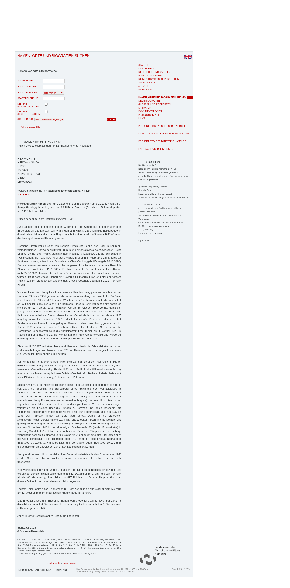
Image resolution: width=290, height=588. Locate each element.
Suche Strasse (27, 86)
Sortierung (25, 119)
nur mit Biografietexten (28, 105)
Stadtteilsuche (27, 98)
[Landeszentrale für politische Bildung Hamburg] (158, 564)
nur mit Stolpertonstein (28, 112)
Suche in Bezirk (27, 92)
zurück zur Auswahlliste (29, 127)
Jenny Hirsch (24, 194)
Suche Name (25, 80)
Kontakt (61, 570)
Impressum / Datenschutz (34, 570)
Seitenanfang (69, 563)
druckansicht (53, 563)
